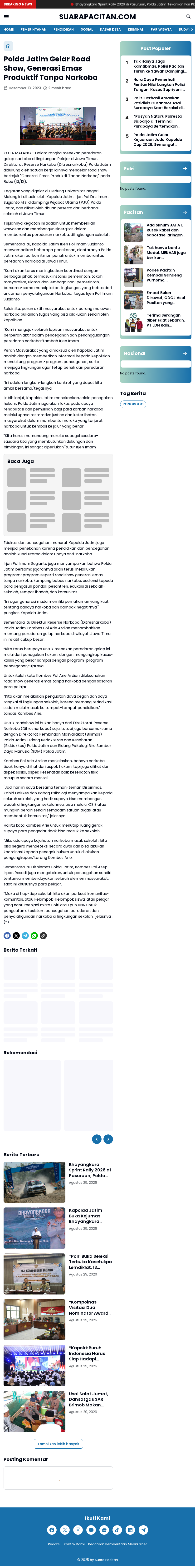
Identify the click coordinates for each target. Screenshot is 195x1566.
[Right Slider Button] (190, 29)
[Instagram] (78, 1530)
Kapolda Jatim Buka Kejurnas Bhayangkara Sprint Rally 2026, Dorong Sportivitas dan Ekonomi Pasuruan (90, 1215)
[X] (16, 935)
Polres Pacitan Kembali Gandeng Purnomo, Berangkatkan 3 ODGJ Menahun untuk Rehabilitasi (164, 275)
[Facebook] (7, 935)
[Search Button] (188, 16)
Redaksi (54, 1544)
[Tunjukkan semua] (185, 168)
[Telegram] (25, 935)
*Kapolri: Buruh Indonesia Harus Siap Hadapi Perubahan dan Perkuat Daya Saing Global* (91, 1353)
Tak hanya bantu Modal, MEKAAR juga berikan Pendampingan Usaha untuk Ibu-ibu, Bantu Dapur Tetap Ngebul (167, 252)
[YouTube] (91, 1530)
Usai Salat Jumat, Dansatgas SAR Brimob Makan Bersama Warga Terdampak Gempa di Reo (90, 1399)
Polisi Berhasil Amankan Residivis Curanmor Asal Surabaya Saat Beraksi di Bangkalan (158, 103)
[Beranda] (8, 46)
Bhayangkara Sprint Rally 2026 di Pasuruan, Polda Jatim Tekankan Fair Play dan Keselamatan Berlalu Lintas (90, 1170)
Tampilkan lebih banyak (58, 1444)
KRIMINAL (136, 29)
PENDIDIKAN (64, 29)
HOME (9, 29)
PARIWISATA (161, 29)
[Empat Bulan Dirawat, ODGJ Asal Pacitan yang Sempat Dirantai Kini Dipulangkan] (133, 299)
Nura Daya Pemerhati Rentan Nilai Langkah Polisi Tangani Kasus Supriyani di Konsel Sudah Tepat (159, 84)
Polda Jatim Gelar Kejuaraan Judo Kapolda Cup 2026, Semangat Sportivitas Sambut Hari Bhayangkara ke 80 (157, 140)
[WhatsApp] (34, 935)
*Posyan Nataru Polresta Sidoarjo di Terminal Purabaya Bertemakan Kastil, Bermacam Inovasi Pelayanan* (158, 121)
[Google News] (104, 1530)
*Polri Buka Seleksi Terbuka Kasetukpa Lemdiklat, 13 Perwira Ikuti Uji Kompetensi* (90, 1261)
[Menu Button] (6, 16)
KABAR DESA (110, 29)
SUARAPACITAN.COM (97, 16)
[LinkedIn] (130, 1530)
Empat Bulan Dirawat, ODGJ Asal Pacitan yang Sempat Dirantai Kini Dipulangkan (167, 297)
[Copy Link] (43, 935)
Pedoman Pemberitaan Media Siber (117, 1544)
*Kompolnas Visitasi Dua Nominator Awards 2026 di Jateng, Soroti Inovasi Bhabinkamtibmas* (90, 1307)
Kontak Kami (74, 1544)
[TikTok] (117, 1530)
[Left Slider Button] (97, 1139)
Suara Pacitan (106, 1559)
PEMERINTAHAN (33, 29)
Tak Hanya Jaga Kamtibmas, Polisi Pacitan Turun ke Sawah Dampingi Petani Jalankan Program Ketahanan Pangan (158, 66)
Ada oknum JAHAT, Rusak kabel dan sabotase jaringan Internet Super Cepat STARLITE (165, 230)
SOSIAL (87, 29)
